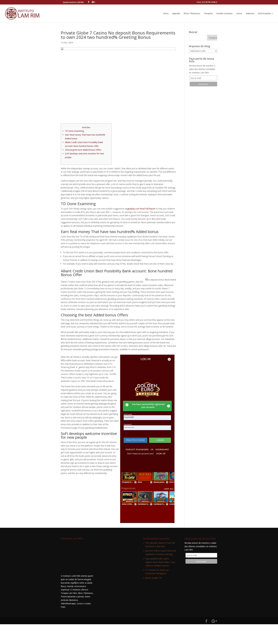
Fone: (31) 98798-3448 (206, 2)
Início (166, 13)
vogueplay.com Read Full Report (140, 208)
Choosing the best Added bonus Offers (83, 149)
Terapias (208, 13)
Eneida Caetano (224, 13)
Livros (239, 13)
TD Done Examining (74, 131)
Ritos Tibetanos (192, 13)
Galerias (250, 13)
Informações (264, 13)
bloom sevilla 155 (153, 578)
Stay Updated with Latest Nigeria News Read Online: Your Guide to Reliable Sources (160, 562)
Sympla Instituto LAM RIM (73, 2)
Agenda (176, 13)
